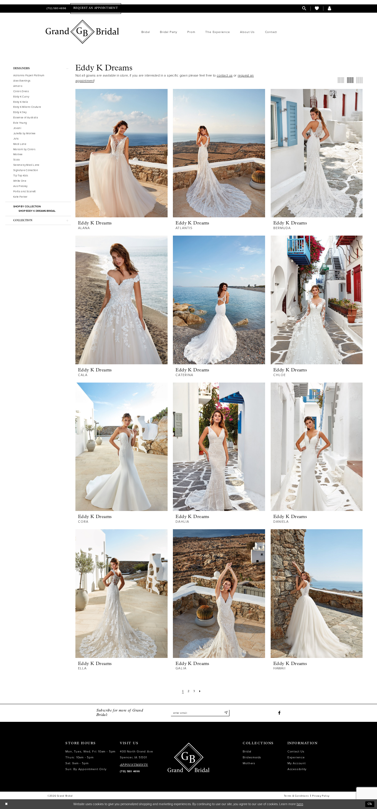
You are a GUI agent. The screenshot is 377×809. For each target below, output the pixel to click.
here (300, 804)
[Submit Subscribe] (225, 713)
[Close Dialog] (6, 804)
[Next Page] (199, 691)
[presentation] (121, 153)
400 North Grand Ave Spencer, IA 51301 (136, 754)
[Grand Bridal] (82, 32)
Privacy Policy (321, 795)
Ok (370, 804)
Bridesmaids (252, 757)
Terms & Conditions (296, 795)
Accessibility (297, 769)
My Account (296, 763)
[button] (329, 8)
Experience (296, 757)
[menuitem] (55, 8)
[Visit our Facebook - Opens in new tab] (279, 713)
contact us (225, 75)
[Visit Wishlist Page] (316, 8)
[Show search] (304, 8)
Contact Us (296, 751)
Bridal (247, 751)
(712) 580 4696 (130, 771)
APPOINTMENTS (134, 765)
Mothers (249, 763)
